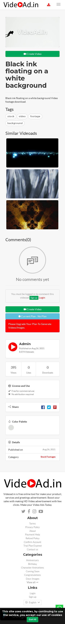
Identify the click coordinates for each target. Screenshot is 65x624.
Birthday (32, 564)
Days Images (32, 578)
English (32, 602)
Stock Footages (48, 457)
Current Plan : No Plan (34, 316)
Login (42, 297)
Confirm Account (32, 542)
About (32, 531)
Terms (32, 523)
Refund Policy (33, 538)
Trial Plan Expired (32, 545)
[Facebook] (43, 406)
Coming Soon (32, 571)
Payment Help (32, 534)
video (22, 116)
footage (35, 116)
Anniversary (32, 560)
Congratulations (32, 575)
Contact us (32, 549)
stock (10, 116)
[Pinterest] (55, 406)
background (15, 123)
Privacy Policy (32, 527)
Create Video (34, 53)
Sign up (34, 298)
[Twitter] (49, 406)
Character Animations (32, 567)
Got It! (32, 619)
